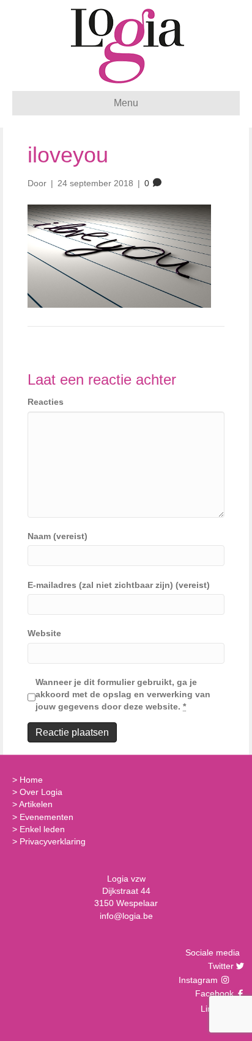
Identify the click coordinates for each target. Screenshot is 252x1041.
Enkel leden (42, 829)
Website (44, 633)
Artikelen (36, 804)
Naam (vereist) (57, 536)
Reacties (46, 402)
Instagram (199, 980)
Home (31, 780)
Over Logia (41, 792)
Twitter (219, 966)
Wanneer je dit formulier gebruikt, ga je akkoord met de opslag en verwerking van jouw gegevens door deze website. (122, 694)
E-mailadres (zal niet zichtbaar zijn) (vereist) (119, 585)
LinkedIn (216, 1009)
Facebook (213, 993)
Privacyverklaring (53, 841)
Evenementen (46, 817)
